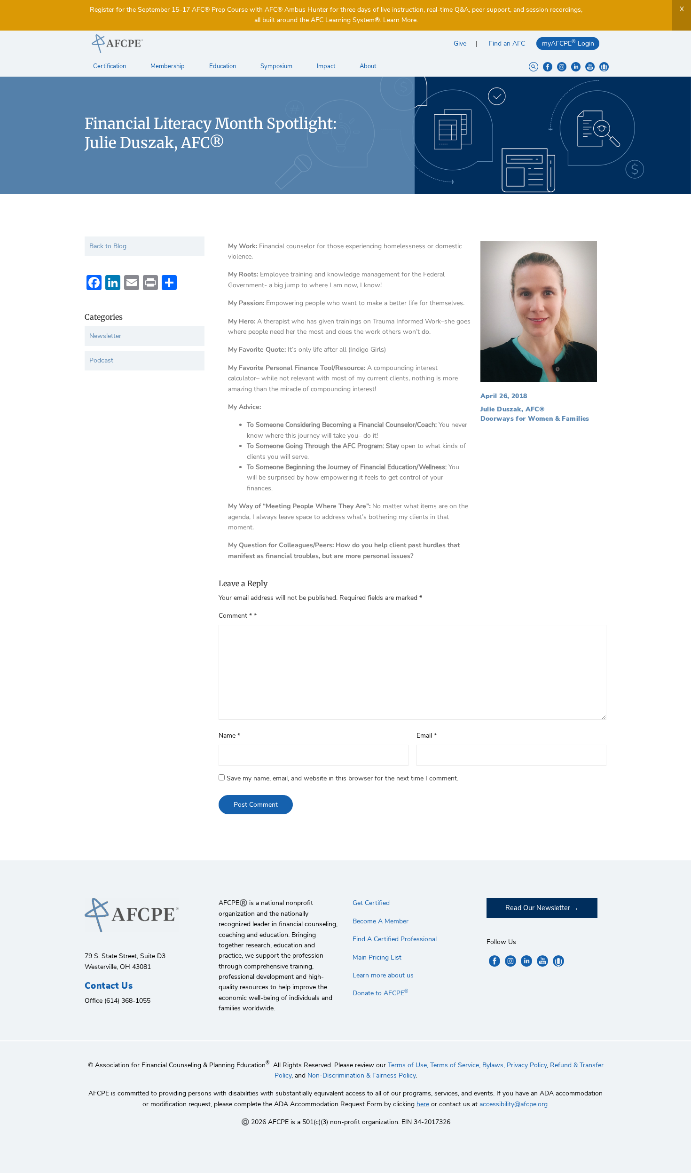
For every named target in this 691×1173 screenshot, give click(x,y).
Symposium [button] (277, 66)
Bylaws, (493, 1065)
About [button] (368, 66)
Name (229, 735)
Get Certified (371, 902)
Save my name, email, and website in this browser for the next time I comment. (342, 778)
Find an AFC (507, 43)
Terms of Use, (408, 1065)
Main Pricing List (377, 957)
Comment (235, 615)
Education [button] (223, 66)
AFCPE (215, 43)
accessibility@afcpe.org (513, 1104)
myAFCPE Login (568, 43)
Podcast (101, 360)
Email (426, 735)
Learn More (399, 20)
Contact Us (109, 986)
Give (460, 43)
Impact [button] (327, 66)
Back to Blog (107, 246)
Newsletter (105, 335)
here (422, 1104)
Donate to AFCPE (380, 993)
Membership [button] (168, 66)
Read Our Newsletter (537, 908)
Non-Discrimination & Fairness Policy (361, 1075)
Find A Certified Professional (395, 939)
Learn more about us (383, 975)
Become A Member (380, 921)
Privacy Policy (527, 1065)
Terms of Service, (455, 1065)
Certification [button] (110, 66)
